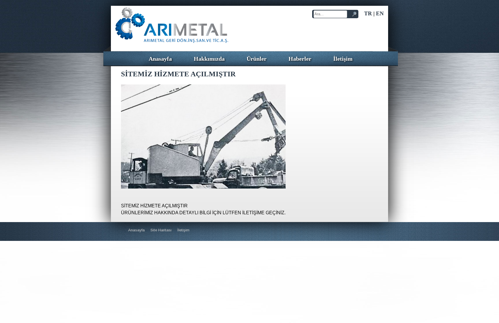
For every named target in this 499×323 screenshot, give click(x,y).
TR (368, 13)
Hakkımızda (209, 59)
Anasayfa (160, 59)
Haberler (299, 59)
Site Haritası (161, 230)
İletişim (343, 59)
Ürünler (257, 59)
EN (380, 13)
